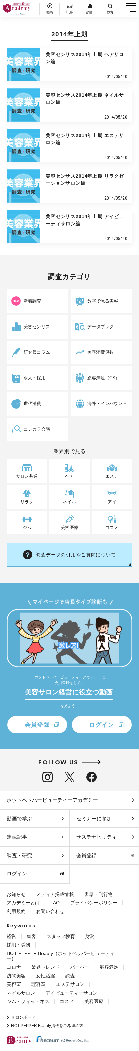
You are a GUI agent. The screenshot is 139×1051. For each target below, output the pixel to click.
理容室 (38, 984)
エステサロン (70, 984)
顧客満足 (109, 967)
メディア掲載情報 (55, 894)
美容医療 (93, 1001)
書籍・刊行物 (98, 894)
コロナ (14, 967)
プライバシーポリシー (93, 902)
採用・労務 (18, 944)
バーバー (79, 967)
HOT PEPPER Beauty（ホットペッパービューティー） (60, 956)
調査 (70, 975)
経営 (11, 936)
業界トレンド (45, 967)
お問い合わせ (50, 911)
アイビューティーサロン (72, 993)
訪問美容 (16, 975)
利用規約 (16, 911)
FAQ (55, 902)
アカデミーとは (23, 902)
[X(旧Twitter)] (69, 777)
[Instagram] (47, 777)
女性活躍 (45, 975)
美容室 (14, 984)
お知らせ (16, 894)
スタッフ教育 (61, 936)
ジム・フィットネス (28, 1001)
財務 (90, 936)
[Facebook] (91, 777)
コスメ (67, 1001)
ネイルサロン (21, 993)
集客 (31, 936)
